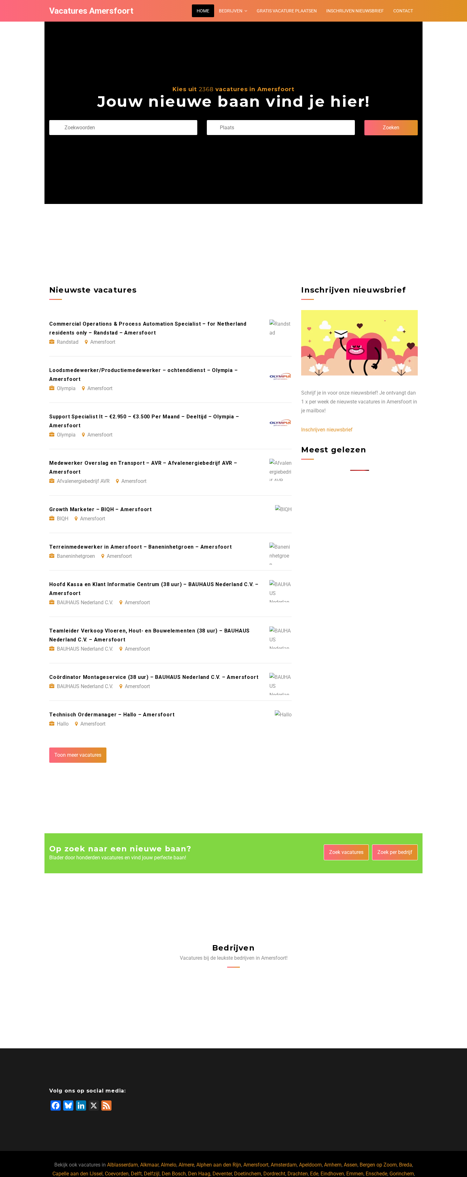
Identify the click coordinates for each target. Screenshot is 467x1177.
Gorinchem (401, 1174)
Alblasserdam (122, 1165)
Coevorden (117, 1174)
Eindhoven (332, 1174)
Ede (314, 1174)
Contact (403, 10)
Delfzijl (151, 1174)
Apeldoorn (310, 1165)
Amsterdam (284, 1165)
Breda (405, 1165)
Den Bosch (174, 1174)
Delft (136, 1174)
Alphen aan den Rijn (218, 1165)
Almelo (168, 1165)
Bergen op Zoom (378, 1165)
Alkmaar (149, 1165)
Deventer (222, 1174)
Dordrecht (274, 1174)
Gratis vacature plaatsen (287, 10)
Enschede (376, 1174)
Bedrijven (230, 10)
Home (203, 10)
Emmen (354, 1174)
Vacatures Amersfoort (91, 10)
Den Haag (199, 1174)
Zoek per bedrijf (394, 852)
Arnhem (333, 1165)
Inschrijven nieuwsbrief (355, 10)
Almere (186, 1165)
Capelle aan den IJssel (77, 1174)
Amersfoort (255, 1165)
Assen (350, 1165)
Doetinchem (247, 1174)
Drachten (298, 1174)
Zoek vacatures (346, 852)
